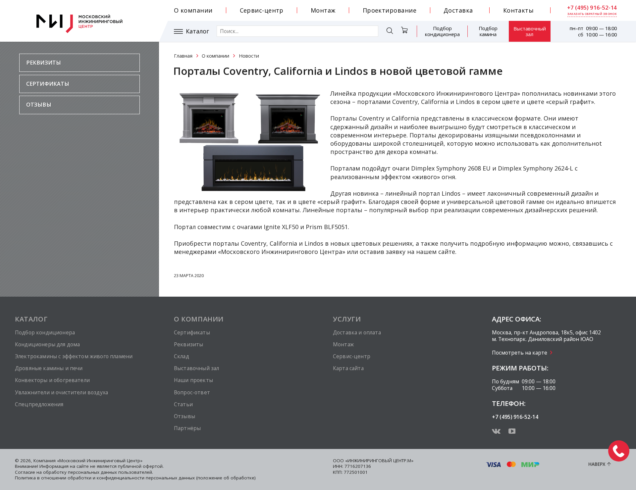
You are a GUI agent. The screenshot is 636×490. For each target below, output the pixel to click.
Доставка (458, 10)
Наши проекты (193, 380)
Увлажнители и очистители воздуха (61, 392)
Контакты (518, 10)
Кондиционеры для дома (47, 344)
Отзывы (38, 104)
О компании (193, 10)
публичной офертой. (141, 466)
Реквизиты (43, 62)
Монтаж (323, 10)
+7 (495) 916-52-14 (592, 7)
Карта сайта (348, 368)
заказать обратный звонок (592, 14)
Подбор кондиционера (442, 31)
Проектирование (389, 10)
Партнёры (187, 428)
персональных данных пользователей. (110, 472)
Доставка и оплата (357, 332)
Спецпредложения (39, 404)
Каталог (197, 31)
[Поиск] (390, 31)
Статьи (183, 404)
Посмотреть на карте (519, 352)
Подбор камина (488, 31)
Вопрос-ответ (192, 392)
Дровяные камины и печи (48, 368)
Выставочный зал (529, 31)
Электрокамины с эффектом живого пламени (73, 356)
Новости (249, 56)
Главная (183, 56)
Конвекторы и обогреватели (52, 380)
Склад (181, 356)
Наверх (596, 464)
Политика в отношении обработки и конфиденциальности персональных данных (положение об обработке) (135, 478)
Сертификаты (48, 83)
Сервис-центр (262, 10)
